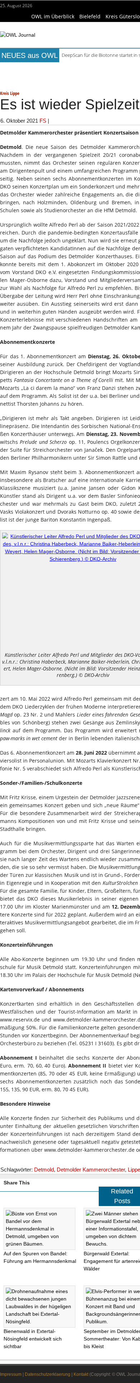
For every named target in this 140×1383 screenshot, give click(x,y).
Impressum (11, 1374)
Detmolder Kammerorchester (91, 1169)
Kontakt (81, 1374)
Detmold (44, 1169)
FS (42, 121)
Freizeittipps (109, 68)
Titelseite (27, 68)
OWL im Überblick (52, 16)
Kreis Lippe (9, 93)
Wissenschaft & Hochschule (70, 79)
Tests (21, 79)
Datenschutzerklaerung (47, 1374)
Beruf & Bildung (66, 68)
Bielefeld (90, 16)
